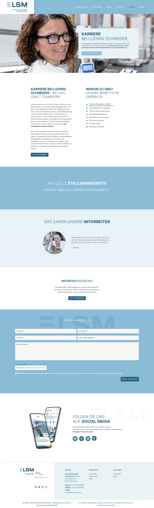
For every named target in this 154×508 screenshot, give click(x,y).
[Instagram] (39, 487)
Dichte (115, 476)
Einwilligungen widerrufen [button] (106, 505)
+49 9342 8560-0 (78, 485)
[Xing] (46, 487)
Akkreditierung (82, 7)
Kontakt (141, 7)
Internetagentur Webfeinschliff (47, 505)
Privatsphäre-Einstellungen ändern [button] (90, 503)
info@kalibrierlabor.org (73, 492)
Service (109, 7)
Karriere (131, 7)
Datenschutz (93, 476)
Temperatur (117, 474)
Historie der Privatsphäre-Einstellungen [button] (118, 503)
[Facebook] (35, 487)
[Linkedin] (42, 487)
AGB (90, 479)
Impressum (93, 474)
